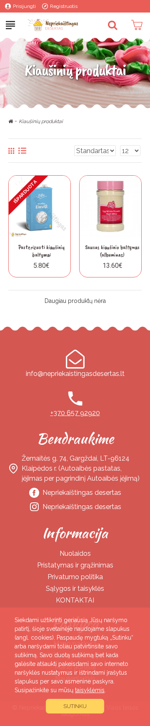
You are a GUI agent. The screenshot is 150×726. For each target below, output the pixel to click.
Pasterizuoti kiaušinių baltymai (41, 251)
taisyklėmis (90, 690)
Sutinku (75, 706)
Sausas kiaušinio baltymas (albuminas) (112, 251)
